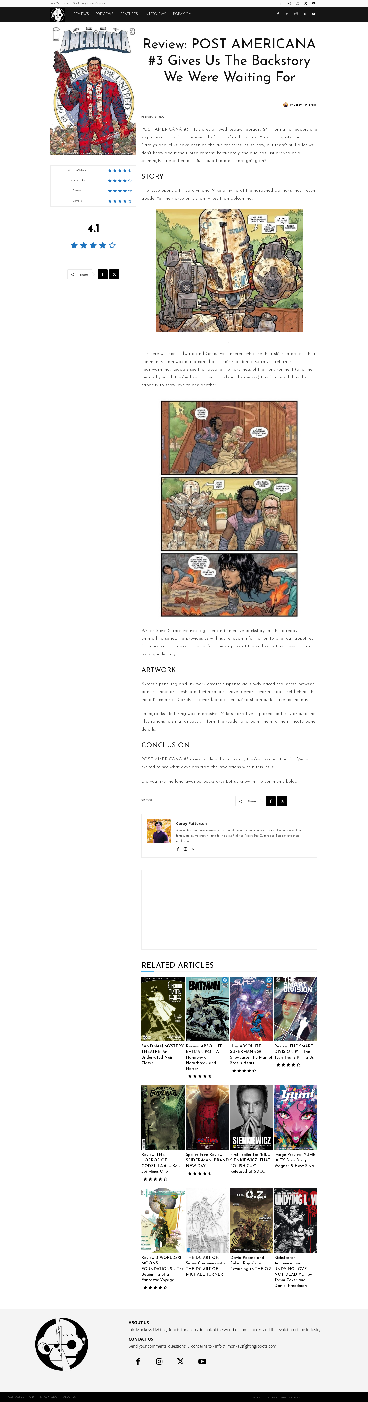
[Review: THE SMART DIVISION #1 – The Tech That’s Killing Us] (295, 1009)
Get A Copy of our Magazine (89, 3)
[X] (305, 3)
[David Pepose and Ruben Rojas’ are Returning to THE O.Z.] (251, 1220)
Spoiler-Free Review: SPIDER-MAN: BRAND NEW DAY (207, 1160)
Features (129, 14)
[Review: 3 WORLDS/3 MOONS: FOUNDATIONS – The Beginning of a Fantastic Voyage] (163, 1220)
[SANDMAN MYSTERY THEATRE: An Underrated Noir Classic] (163, 1009)
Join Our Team (59, 3)
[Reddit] (297, 3)
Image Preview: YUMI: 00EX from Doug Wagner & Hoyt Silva (294, 1160)
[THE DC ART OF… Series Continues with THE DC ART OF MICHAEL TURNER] (207, 1220)
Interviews (155, 14)
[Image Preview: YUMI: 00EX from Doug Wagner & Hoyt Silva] (295, 1117)
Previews (104, 14)
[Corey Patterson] (286, 104)
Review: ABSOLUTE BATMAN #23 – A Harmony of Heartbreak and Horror (204, 1057)
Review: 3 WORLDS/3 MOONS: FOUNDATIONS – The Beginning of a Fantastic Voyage (162, 1269)
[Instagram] (289, 3)
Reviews (81, 14)
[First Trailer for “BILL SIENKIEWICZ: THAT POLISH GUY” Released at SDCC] (251, 1117)
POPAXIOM (182, 14)
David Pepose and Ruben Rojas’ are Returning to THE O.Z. (251, 1263)
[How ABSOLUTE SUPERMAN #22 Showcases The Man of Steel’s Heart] (251, 1009)
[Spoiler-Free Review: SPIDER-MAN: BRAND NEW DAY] (207, 1117)
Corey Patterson (305, 105)
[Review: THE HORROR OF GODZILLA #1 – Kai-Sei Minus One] (163, 1117)
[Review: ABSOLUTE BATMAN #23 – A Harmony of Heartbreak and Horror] (207, 1009)
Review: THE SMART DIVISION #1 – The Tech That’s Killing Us (294, 1052)
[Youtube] (314, 3)
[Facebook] (281, 3)
